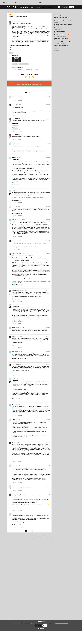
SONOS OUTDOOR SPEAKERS (60, 38)
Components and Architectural (60, 25)
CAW (13, 219)
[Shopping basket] (77, 2)
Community (9, 11)
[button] (64, 7)
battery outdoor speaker (59, 31)
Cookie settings (40, 538)
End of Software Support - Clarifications (62, 17)
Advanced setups (57, 29)
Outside (20, 63)
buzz (13, 206)
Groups (43, 7)
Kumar (13, 157)
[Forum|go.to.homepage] (17, 7)
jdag (13, 190)
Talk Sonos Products (17, 11)
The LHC (14, 96)
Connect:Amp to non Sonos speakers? (62, 20)
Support (11, 2)
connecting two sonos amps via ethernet (62, 24)
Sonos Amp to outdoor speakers (61, 34)
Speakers (23, 11)
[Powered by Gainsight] (41, 536)
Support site (49, 7)
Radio (16, 2)
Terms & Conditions (33, 538)
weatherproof (15, 63)
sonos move (56, 48)
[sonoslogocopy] (41, 2)
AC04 (13, 351)
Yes (10, 47)
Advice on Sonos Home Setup (60, 45)
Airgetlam (14, 336)
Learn (8, 2)
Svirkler (13, 327)
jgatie (13, 104)
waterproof (26, 63)
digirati (13, 21)
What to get (56, 46)
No (10, 49)
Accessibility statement (48, 538)
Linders (13, 486)
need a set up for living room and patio (62, 41)
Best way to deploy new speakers (61, 27)
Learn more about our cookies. (62, 623)
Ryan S (13, 253)
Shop (4, 2)
